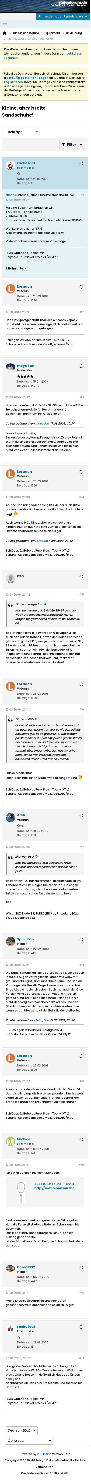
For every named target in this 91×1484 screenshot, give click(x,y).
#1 (82, 195)
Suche (11, 195)
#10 (81, 1165)
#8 (82, 965)
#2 (82, 312)
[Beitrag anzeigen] (44, 604)
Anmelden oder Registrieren (60, 16)
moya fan (42, 423)
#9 (81, 1081)
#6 (81, 709)
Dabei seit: (24, 179)
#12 (81, 1358)
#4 (81, 497)
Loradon (41, 541)
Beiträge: (23, 183)
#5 (81, 595)
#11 (81, 1293)
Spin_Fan (42, 1020)
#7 (81, 847)
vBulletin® (44, 1454)
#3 (82, 397)
